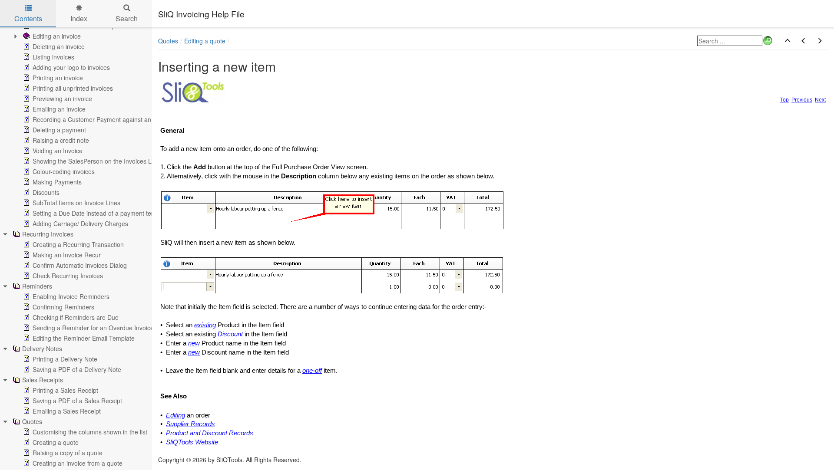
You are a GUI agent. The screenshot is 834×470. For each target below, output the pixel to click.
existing (205, 325)
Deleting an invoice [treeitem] (59, 46)
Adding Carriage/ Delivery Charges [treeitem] (80, 223)
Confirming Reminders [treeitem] (63, 306)
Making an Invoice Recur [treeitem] (67, 254)
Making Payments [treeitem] (57, 181)
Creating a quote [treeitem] (56, 442)
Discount (230, 334)
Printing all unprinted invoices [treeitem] (73, 88)
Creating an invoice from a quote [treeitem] (77, 463)
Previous (801, 100)
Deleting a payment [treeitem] (59, 129)
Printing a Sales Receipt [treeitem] (65, 390)
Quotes (168, 40)
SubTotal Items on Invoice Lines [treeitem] (76, 202)
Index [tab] (78, 18)
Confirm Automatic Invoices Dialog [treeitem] (80, 265)
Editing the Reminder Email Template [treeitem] (84, 338)
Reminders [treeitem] (37, 286)
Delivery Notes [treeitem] (42, 348)
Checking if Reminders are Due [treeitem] (76, 317)
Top (784, 100)
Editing (175, 415)
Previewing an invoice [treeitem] (62, 98)
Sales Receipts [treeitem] (42, 379)
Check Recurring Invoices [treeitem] (68, 275)
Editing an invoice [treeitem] (57, 36)
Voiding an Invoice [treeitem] (58, 150)
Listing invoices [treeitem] (53, 57)
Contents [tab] (28, 18)
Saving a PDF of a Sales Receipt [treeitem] (77, 400)
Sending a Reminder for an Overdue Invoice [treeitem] (93, 327)
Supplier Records (190, 424)
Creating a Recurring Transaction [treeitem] (78, 244)
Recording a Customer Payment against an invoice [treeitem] (102, 119)
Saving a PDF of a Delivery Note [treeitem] (77, 369)
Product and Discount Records (209, 433)
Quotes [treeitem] (32, 421)
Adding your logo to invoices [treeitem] (71, 67)
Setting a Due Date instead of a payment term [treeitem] (96, 213)
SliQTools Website (192, 442)
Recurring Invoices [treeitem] (47, 234)
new (194, 343)
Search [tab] (127, 18)
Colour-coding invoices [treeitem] (64, 171)
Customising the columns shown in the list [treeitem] (90, 431)
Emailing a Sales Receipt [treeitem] (67, 411)
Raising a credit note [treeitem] (61, 140)
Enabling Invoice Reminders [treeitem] (71, 296)
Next (820, 100)
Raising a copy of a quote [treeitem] (68, 452)
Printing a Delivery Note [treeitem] (65, 359)
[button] (787, 41)
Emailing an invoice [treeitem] (59, 109)
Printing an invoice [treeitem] (58, 77)
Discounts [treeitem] (46, 192)
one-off (312, 370)
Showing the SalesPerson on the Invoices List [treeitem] (95, 161)
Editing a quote (204, 40)
